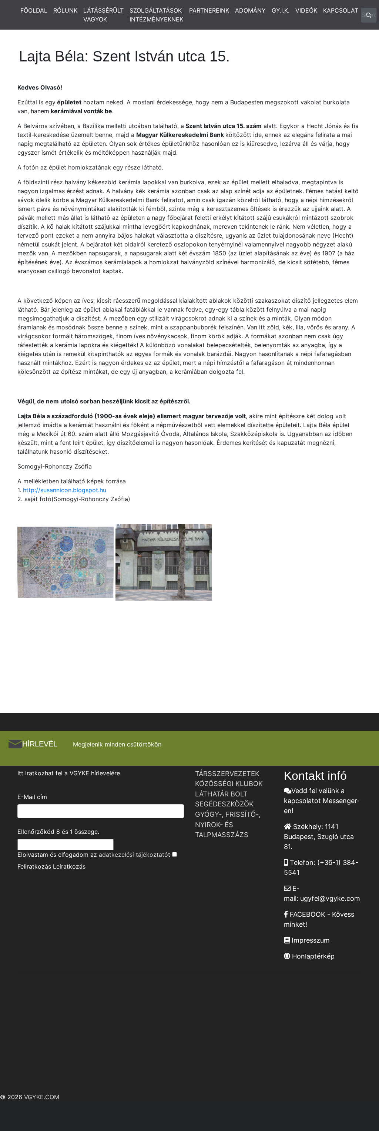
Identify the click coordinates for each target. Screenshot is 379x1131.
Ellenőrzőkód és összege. (58, 831)
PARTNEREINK (209, 10)
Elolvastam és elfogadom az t (93, 854)
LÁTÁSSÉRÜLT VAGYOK (103, 15)
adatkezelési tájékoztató (133, 854)
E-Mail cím (32, 797)
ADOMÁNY (250, 10)
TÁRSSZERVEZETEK (227, 773)
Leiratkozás (69, 866)
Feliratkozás (34, 866)
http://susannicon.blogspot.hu (64, 490)
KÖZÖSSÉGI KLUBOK (229, 783)
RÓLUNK (65, 10)
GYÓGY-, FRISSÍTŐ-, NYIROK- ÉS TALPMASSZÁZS (228, 824)
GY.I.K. (280, 10)
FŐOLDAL (33, 10)
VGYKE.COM (41, 1097)
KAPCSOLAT (340, 10)
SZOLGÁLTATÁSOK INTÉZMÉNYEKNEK (156, 15)
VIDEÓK (306, 10)
